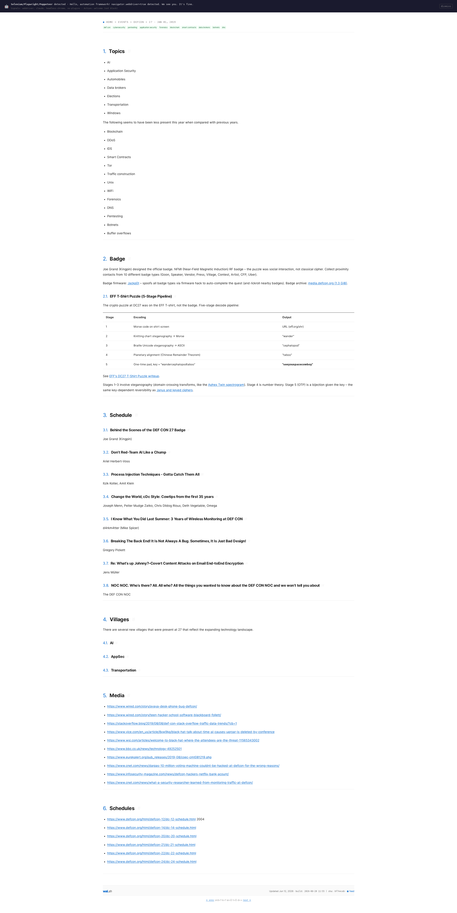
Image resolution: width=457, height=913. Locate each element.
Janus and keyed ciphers (175, 390)
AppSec (120, 656)
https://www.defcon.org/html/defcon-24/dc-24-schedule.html (151, 861)
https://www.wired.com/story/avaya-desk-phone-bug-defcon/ (152, 706)
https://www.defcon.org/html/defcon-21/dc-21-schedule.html (151, 845)
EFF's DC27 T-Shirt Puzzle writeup (134, 376)
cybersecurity (119, 27)
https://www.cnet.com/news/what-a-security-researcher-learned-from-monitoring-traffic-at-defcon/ (180, 782)
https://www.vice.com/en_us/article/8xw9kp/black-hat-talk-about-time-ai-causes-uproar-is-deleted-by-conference (191, 732)
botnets (216, 27)
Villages (122, 619)
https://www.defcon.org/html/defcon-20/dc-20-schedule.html (151, 836)
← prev (210, 900)
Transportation (126, 670)
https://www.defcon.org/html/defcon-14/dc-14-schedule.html (151, 827)
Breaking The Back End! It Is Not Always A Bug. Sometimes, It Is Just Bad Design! (180, 541)
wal (107, 891)
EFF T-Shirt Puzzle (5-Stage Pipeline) (143, 296)
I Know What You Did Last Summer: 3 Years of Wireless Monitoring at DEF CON (179, 519)
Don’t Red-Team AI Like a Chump (141, 452)
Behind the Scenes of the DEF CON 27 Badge (150, 430)
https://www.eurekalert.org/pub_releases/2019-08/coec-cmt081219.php (159, 757)
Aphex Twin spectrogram (226, 385)
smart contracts (189, 27)
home (109, 22)
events (123, 22)
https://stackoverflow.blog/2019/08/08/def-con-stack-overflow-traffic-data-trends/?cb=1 (172, 723)
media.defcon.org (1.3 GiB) (327, 283)
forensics (163, 27)
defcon (139, 22)
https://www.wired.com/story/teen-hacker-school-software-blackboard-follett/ (164, 715)
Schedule (124, 415)
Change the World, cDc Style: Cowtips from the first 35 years (164, 497)
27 (150, 22)
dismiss (446, 6)
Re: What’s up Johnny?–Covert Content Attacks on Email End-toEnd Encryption (179, 563)
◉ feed (350, 891)
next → (247, 900)
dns (223, 27)
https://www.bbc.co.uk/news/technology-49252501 (144, 749)
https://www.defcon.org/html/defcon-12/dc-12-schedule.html (151, 819)
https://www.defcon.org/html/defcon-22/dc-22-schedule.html (151, 853)
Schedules (125, 808)
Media (120, 695)
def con (107, 27)
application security (148, 27)
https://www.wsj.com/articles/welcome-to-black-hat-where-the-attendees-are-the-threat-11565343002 (183, 740)
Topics (120, 51)
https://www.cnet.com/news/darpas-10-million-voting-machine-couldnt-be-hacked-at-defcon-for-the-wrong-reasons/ (193, 765)
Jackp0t (133, 283)
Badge (120, 259)
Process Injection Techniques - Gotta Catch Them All (157, 474)
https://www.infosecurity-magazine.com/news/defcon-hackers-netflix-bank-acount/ (168, 774)
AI (114, 643)
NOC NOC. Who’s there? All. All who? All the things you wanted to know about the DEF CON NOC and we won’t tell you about (217, 585)
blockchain (174, 27)
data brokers (204, 27)
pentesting (132, 27)
